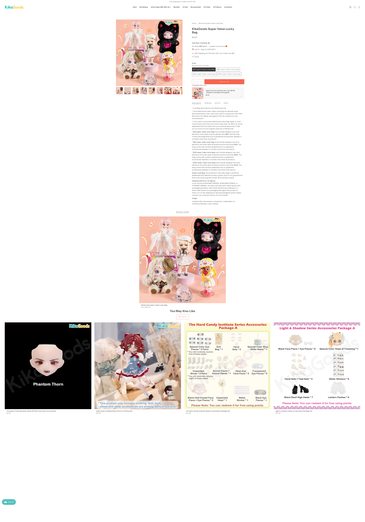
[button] (143, 7)
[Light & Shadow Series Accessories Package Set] (317, 365)
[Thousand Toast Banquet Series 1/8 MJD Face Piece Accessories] (48, 365)
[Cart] (359, 7)
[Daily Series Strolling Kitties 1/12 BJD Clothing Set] (137, 365)
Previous (116, 53)
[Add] (241, 96)
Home (194, 23)
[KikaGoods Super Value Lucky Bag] (182, 259)
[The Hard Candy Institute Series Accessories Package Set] (227, 365)
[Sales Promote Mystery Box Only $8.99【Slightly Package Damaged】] (197, 93)
